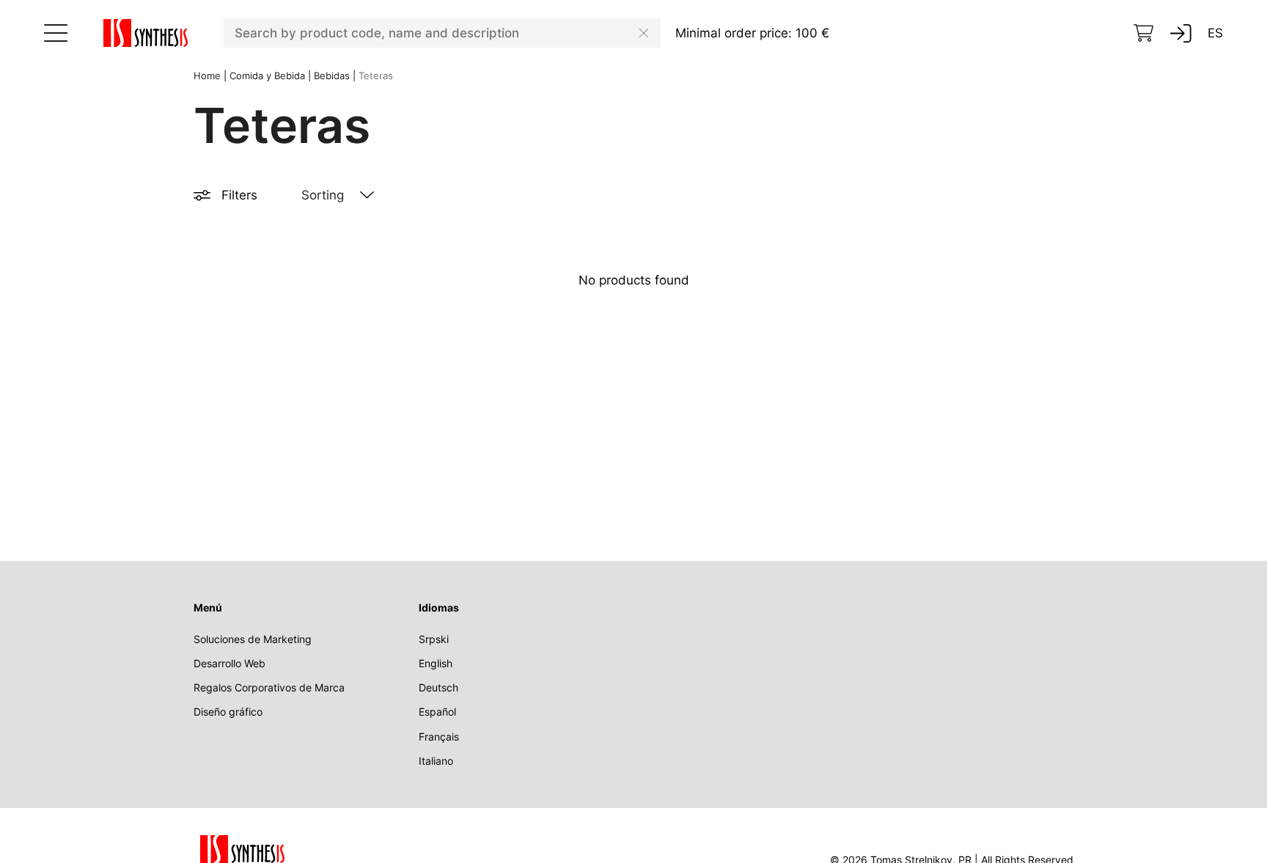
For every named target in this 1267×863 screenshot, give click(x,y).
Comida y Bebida (267, 75)
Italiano (436, 760)
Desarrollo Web (229, 663)
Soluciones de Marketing (253, 639)
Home (207, 75)
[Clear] (643, 33)
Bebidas (332, 75)
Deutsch (438, 687)
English (435, 663)
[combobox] (442, 33)
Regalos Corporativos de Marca (269, 687)
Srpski (434, 639)
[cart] (1144, 33)
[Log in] (1181, 33)
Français (439, 736)
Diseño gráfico (228, 711)
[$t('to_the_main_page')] (145, 33)
